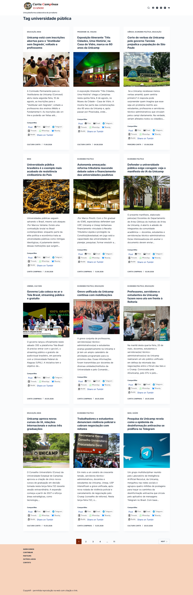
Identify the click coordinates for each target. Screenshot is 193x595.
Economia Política (143, 32)
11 (114, 541)
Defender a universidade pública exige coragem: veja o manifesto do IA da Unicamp (146, 168)
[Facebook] (153, 8)
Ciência (130, 32)
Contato (27, 563)
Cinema (30, 286)
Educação (31, 32)
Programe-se (83, 32)
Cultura (38, 286)
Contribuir (28, 552)
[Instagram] (157, 8)
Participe (27, 556)
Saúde (135, 413)
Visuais (93, 32)
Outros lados (29, 559)
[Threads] (161, 8)
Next (163, 541)
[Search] (149, 8)
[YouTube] (165, 8)
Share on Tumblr (45, 135)
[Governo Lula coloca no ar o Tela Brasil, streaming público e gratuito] (46, 320)
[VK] (169, 8)
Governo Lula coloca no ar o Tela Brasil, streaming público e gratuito (45, 295)
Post (30, 127)
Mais (39, 32)
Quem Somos (28, 549)
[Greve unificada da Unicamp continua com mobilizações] (96, 316)
